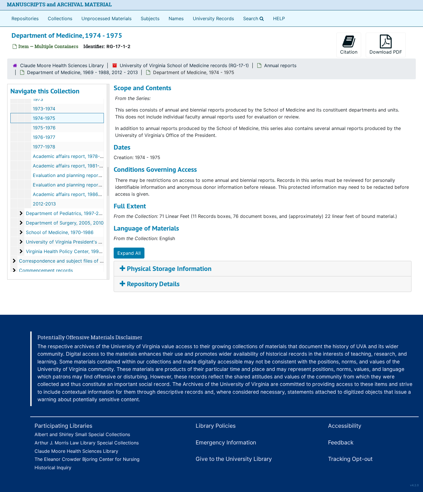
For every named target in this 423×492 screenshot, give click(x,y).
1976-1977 (44, 137)
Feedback (340, 442)
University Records (213, 18)
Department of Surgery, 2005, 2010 (65, 223)
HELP (279, 18)
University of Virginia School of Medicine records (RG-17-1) (184, 65)
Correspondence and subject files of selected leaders (77, 261)
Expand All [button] (129, 253)
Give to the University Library (234, 458)
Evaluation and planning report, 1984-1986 (79, 185)
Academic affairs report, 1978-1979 (71, 156)
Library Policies (216, 425)
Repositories (25, 18)
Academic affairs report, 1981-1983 (71, 166)
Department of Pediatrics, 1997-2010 (66, 213)
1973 (38, 99)
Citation (348, 52)
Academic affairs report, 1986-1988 (72, 194)
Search (254, 18)
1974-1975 (44, 118)
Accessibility (344, 425)
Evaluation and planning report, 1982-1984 (79, 175)
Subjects (150, 18)
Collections (60, 18)
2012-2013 (44, 204)
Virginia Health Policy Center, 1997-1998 (70, 251)
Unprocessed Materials (106, 18)
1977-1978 (44, 147)
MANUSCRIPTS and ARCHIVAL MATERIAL (59, 4)
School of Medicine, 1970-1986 (60, 232)
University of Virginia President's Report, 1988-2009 (83, 242)
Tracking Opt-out (350, 458)
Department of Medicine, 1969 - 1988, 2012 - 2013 (82, 72)
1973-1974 (44, 109)
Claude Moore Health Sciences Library (62, 65)
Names (176, 18)
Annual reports (280, 65)
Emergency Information (226, 442)
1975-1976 (44, 128)
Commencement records (46, 270)
